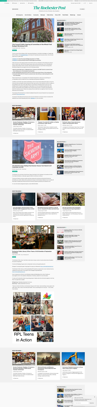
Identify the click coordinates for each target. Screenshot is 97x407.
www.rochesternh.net (21, 94)
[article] (70, 24)
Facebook (15, 3)
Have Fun (90, 3)
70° (85, 3)
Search (82, 9)
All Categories (19, 14)
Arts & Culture (28, 14)
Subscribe (16, 9)
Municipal (43, 14)
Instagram (7, 3)
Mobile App (72, 14)
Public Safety (50, 14)
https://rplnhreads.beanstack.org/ (46, 266)
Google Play (31, 3)
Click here (33, 98)
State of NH (57, 14)
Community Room (24, 54)
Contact (79, 14)
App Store (23, 3)
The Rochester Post (49, 7)
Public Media (65, 14)
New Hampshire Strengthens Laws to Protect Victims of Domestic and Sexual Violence (43, 0)
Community (36, 14)
